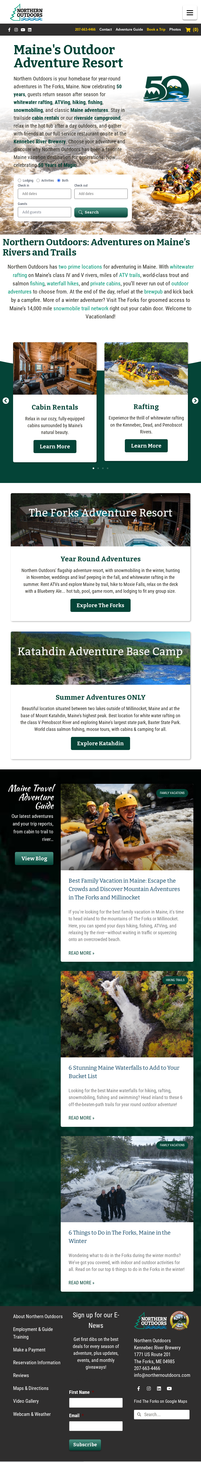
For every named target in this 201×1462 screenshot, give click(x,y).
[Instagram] (16, 29)
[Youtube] (23, 29)
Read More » (81, 953)
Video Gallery (26, 1401)
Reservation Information (36, 1363)
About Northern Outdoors (38, 1316)
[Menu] (190, 12)
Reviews (21, 1375)
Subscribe (85, 1445)
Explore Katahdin (100, 743)
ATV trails (129, 275)
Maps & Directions (31, 1388)
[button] (6, 400)
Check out (81, 185)
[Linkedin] (29, 29)
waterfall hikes (63, 283)
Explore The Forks (100, 605)
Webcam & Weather (32, 1414)
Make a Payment (29, 1350)
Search (92, 212)
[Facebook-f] (9, 29)
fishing (37, 283)
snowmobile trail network (80, 308)
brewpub (153, 291)
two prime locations (80, 266)
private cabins (105, 283)
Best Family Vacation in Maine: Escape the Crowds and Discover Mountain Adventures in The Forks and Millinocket (124, 889)
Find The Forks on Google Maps (160, 1401)
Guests (22, 203)
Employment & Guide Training (33, 1333)
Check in (23, 185)
